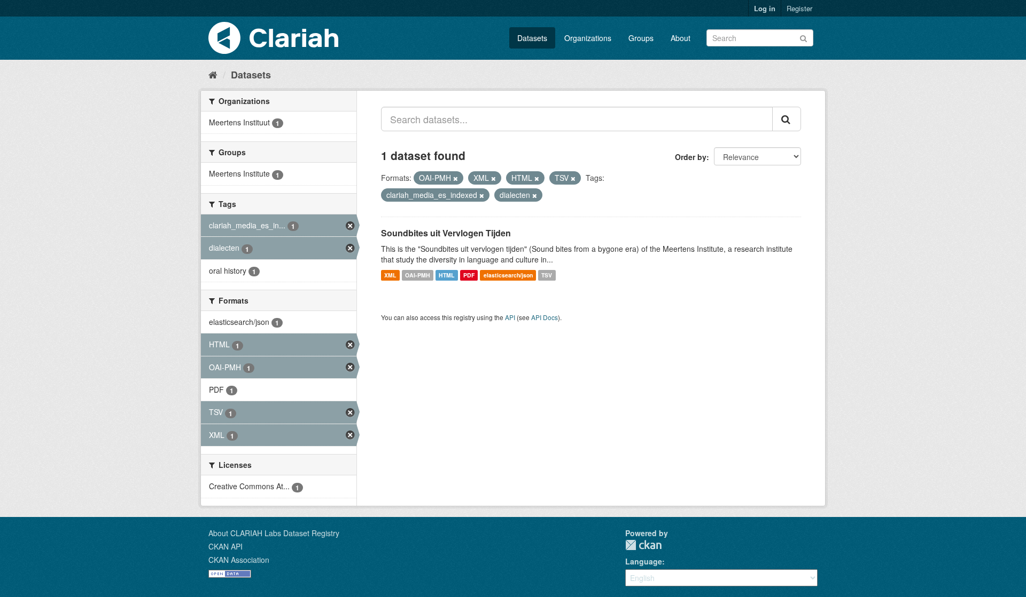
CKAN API (225, 546)
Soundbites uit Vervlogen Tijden (446, 233)
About (680, 38)
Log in (764, 8)
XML (390, 275)
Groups (641, 38)
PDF (469, 275)
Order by (690, 157)
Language (643, 561)
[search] (786, 119)
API (510, 317)
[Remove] (455, 178)
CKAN (643, 545)
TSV (546, 275)
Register (799, 8)
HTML (446, 275)
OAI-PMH (417, 275)
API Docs (544, 317)
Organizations (587, 38)
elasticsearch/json (508, 275)
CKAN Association (238, 559)
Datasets (532, 38)
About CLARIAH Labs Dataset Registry (273, 533)
